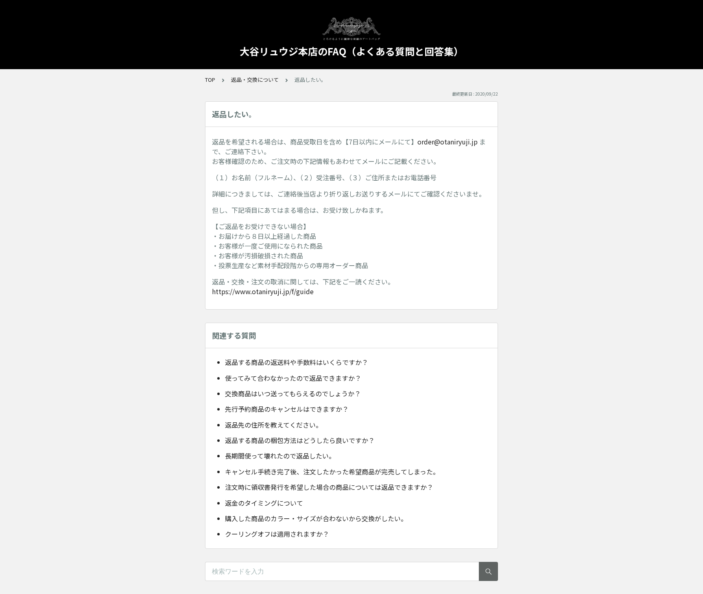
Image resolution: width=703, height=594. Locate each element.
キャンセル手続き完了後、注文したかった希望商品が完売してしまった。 (332, 471)
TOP (210, 79)
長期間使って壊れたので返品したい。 (280, 456)
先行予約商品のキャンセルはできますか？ (287, 409)
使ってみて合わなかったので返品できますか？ (293, 378)
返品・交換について (255, 79)
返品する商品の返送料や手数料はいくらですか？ (296, 362)
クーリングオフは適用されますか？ (277, 534)
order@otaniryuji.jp (447, 141)
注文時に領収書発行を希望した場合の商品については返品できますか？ (329, 487)
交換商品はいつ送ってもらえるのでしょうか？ (293, 393)
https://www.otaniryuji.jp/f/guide (263, 291)
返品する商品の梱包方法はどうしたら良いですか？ (300, 440)
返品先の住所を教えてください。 (273, 425)
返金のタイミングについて (264, 503)
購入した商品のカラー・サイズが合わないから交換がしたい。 (316, 518)
